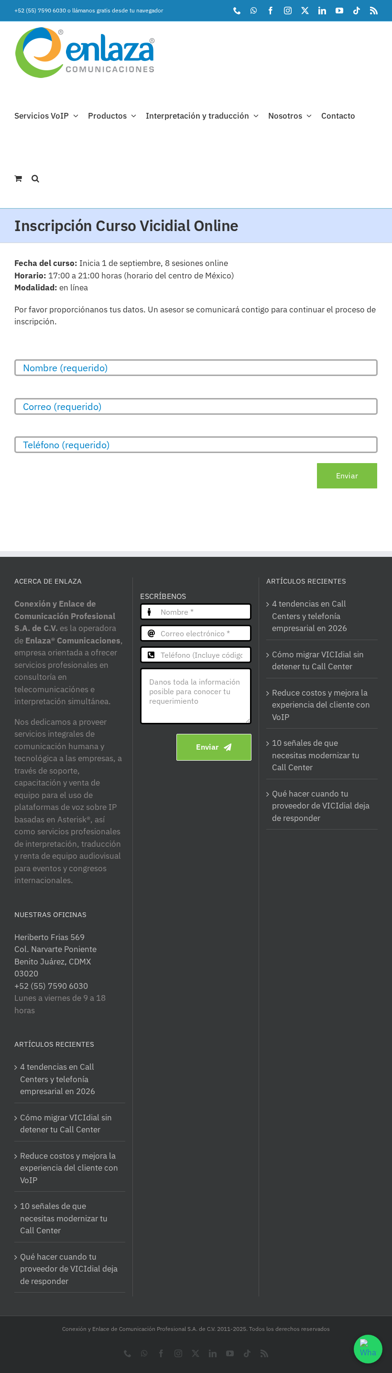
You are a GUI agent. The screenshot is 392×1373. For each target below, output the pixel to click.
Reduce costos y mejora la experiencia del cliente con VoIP (69, 1168)
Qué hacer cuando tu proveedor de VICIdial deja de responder (69, 1268)
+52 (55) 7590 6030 (40, 10)
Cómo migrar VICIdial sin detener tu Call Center (66, 1123)
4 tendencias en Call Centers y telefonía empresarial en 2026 (57, 1079)
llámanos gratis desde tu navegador (117, 10)
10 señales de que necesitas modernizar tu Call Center (64, 1218)
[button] (35, 177)
